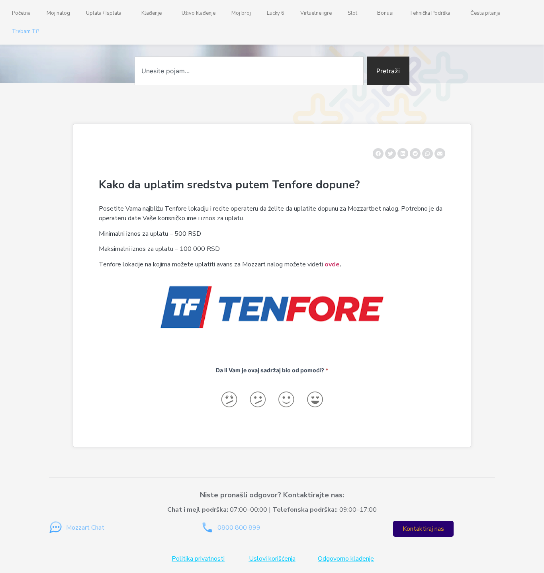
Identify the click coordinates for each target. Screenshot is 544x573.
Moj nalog (58, 13)
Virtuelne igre (316, 13)
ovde (332, 264)
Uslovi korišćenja (272, 558)
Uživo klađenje (198, 13)
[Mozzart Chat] (55, 527)
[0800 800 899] (206, 527)
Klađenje (151, 13)
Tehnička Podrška (429, 13)
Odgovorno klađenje (346, 558)
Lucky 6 (275, 13)
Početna (21, 13)
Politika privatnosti (198, 558)
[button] (378, 153)
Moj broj (241, 13)
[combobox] (249, 71)
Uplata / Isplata (103, 13)
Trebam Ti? (25, 31)
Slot (352, 13)
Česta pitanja (485, 13)
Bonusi (385, 13)
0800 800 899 (238, 527)
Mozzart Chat (85, 527)
